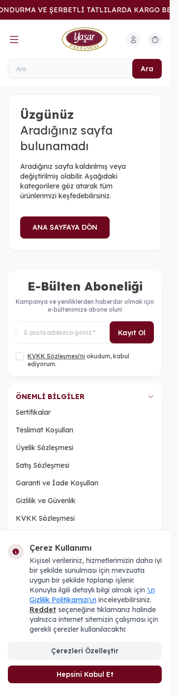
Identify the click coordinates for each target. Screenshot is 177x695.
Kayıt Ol (132, 332)
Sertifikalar (33, 412)
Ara (147, 68)
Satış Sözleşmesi (42, 465)
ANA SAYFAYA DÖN (64, 227)
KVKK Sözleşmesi (45, 518)
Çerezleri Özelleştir (84, 650)
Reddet (43, 609)
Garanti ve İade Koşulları (57, 483)
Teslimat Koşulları (44, 430)
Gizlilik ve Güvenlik (46, 500)
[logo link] (85, 39)
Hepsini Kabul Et (85, 674)
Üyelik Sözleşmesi (44, 447)
